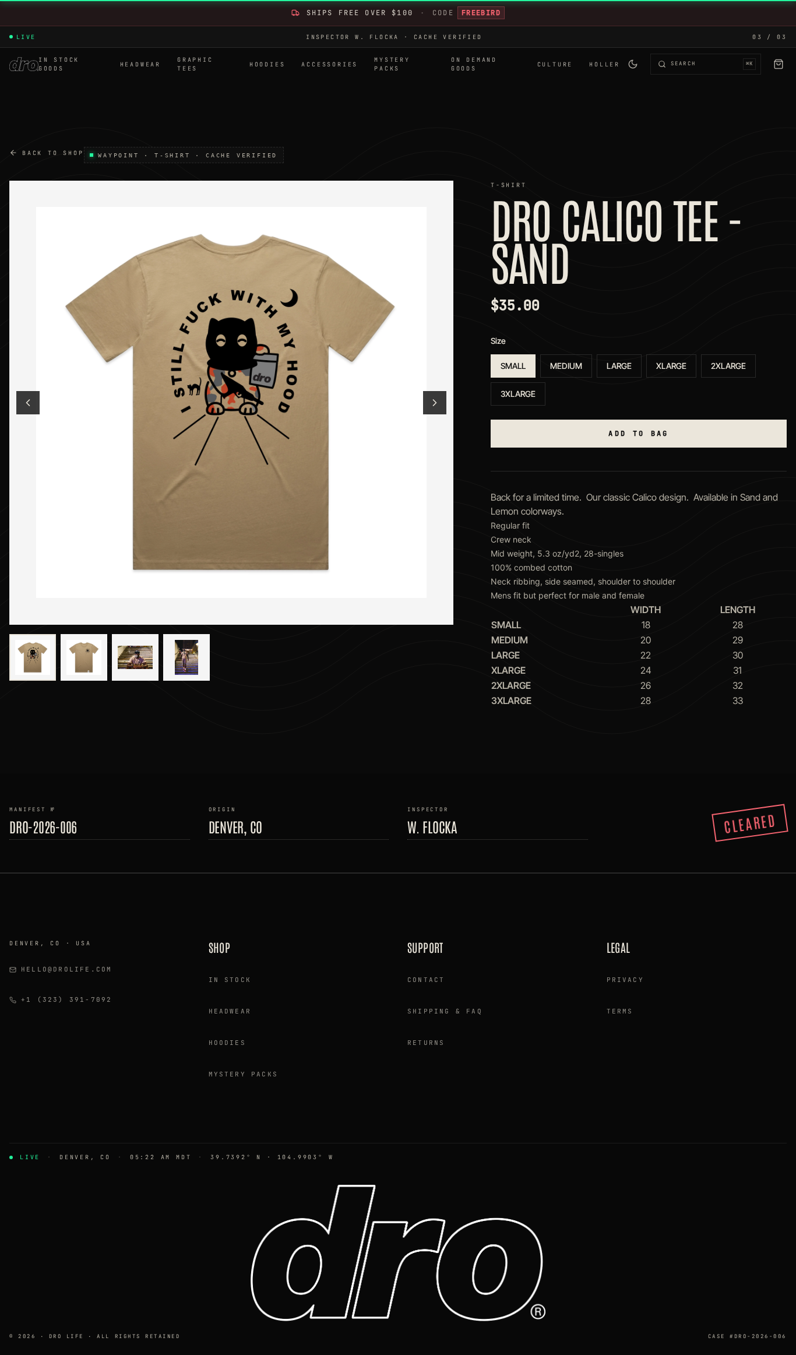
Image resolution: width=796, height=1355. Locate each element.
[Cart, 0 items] (778, 64)
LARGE (619, 366)
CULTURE (555, 64)
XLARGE (671, 366)
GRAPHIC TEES (195, 64)
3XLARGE (518, 394)
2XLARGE (728, 366)
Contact (426, 980)
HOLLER (604, 64)
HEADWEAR (140, 64)
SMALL (513, 366)
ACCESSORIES (329, 64)
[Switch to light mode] (633, 64)
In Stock (230, 980)
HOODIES (267, 64)
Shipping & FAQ (444, 1011)
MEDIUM (566, 366)
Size (498, 341)
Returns (426, 1043)
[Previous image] (28, 402)
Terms (620, 1011)
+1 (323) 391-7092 (66, 999)
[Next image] (434, 402)
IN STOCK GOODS (58, 64)
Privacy (625, 980)
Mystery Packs (244, 1074)
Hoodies (227, 1043)
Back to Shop (53, 153)
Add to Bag (638, 433)
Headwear (230, 1011)
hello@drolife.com (66, 969)
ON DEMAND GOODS (474, 64)
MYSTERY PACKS (392, 64)
